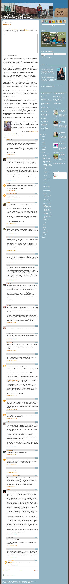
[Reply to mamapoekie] (36, 342)
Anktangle (26, 30)
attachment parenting (45, 93)
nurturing (8, 202)
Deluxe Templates (28, 580)
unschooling (43, 127)
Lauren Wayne (9, 398)
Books (47, 2)
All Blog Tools (34, 580)
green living (43, 115)
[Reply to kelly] (36, 157)
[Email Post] (16, 133)
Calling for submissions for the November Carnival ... (47, 178)
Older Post (36, 570)
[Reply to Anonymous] (36, 254)
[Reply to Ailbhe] (36, 413)
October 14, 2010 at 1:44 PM (11, 154)
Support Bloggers (57, 103)
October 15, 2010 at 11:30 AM (12, 409)
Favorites (42, 2)
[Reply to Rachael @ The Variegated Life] (36, 475)
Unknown (8, 457)
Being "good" (7, 25)
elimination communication (46, 108)
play (42, 122)
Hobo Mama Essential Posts (59, 93)
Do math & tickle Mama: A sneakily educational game (62, 133)
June (44, 224)
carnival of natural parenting (46, 100)
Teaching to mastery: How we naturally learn (63, 111)
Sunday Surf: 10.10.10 (47, 203)
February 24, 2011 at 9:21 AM (12, 557)
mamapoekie (9, 342)
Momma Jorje (9, 450)
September (45, 219)
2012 (43, 149)
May (44, 226)
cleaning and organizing (45, 103)
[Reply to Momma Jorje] (36, 450)
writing (42, 129)
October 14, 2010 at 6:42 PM (11, 322)
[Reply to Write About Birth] (36, 549)
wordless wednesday (45, 128)
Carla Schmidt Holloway (11, 193)
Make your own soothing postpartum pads (62, 156)
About (7, 2)
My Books (56, 95)
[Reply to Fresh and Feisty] (36, 227)
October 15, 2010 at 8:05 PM (11, 454)
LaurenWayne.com (57, 99)
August (44, 221)
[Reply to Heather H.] (36, 265)
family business (44, 111)
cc (37, 131)
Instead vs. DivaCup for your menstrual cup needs (62, 144)
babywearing (43, 95)
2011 (43, 150)
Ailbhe (8, 412)
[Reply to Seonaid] (36, 139)
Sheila (8, 421)
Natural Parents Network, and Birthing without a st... (47, 201)
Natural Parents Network (58, 102)
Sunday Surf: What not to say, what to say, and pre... (47, 216)
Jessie (8, 283)
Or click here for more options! (46, 57)
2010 (43, 152)
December (45, 153)
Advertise (31, 2)
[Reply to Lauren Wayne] (36, 364)
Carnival (36, 2)
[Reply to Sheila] (36, 422)
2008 (43, 236)
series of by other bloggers (18, 29)
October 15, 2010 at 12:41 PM (12, 418)
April (44, 227)
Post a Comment (6, 568)
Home (3, 2)
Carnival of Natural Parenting (59, 97)
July (43, 222)
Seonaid (8, 139)
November (45, 155)
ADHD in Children (10, 237)
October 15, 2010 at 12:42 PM (12, 446)
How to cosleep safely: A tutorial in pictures (62, 122)
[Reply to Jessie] (36, 283)
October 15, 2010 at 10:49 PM (12, 464)
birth (42, 96)
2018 (43, 139)
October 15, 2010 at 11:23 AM (12, 395)
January (44, 232)
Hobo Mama (16, 580)
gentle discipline (11, 135)
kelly (7, 157)
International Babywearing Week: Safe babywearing (47, 206)
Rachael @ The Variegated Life (12, 475)
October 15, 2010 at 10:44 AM (12, 360)
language (43, 118)
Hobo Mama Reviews (58, 100)
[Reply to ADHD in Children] (36, 237)
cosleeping (43, 107)
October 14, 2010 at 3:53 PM (11, 233)
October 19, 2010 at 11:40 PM (12, 545)
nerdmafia (8, 489)
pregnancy (43, 124)
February (44, 230)
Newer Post (5, 570)
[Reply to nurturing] (36, 202)
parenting (21, 135)
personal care (43, 121)
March (44, 229)
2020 (43, 136)
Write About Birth (12, 562)
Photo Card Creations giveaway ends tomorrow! (47, 171)
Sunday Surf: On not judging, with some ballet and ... (47, 188)
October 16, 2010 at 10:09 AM (12, 472)
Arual (8, 183)
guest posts (16, 135)
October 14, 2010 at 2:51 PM (11, 190)
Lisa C (8, 305)
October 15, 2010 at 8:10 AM (11, 350)
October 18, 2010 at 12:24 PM (12, 534)
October (44, 157)
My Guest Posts (57, 96)
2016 (43, 142)
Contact (25, 2)
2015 (43, 144)
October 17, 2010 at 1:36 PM (11, 486)
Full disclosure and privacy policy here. (48, 86)
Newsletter (19, 2)
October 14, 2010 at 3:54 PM (11, 250)
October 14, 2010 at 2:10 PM (11, 180)
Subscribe (12, 2)
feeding (42, 112)
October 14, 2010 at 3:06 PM (11, 223)
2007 (43, 237)
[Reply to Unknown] (36, 458)
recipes (42, 125)
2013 (43, 147)
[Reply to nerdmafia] (36, 489)
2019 (43, 137)
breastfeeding (43, 99)
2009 (43, 234)
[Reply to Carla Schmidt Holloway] (36, 193)
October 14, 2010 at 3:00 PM (11, 199)
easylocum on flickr (32, 131)
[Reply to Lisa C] (36, 305)
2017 (43, 141)
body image (43, 97)
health (42, 117)
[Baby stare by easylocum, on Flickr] (21, 52)
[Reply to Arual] (36, 183)
